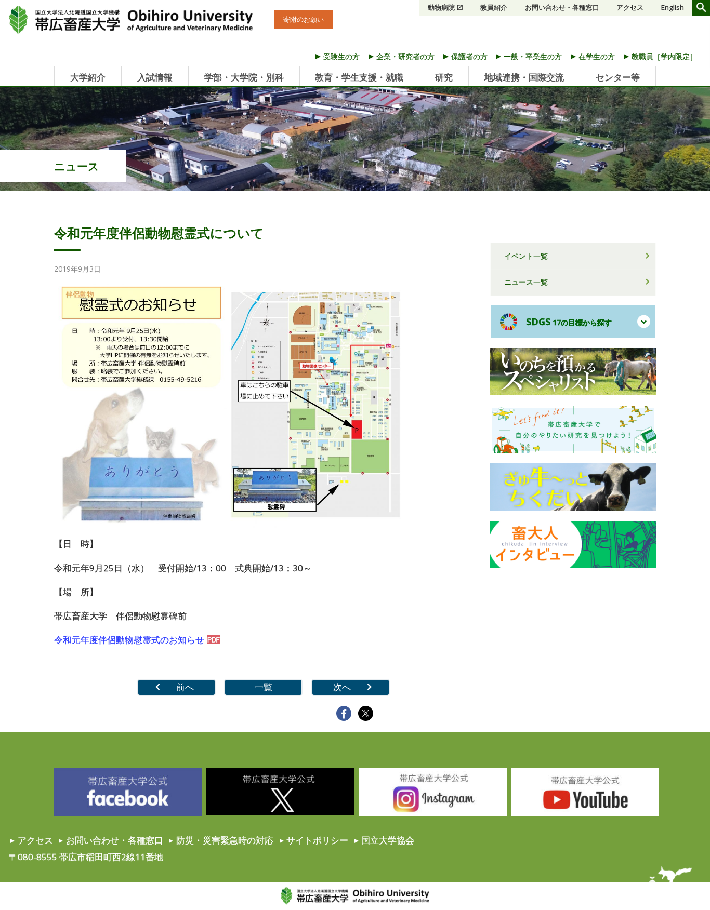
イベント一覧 (526, 256)
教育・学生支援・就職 (359, 77)
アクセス (629, 7)
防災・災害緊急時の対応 (224, 840)
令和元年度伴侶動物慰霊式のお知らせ (129, 640)
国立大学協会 (387, 840)
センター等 (618, 77)
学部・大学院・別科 (244, 77)
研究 (444, 77)
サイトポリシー (317, 840)
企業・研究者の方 (405, 56)
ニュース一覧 (526, 282)
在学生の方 (596, 56)
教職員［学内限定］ (664, 56)
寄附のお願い (303, 19)
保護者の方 (469, 56)
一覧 (263, 687)
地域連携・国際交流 (524, 77)
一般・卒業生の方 (533, 56)
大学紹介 (88, 77)
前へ (185, 687)
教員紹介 (493, 7)
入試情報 (155, 77)
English (672, 7)
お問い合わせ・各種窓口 (562, 7)
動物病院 (441, 7)
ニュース (76, 166)
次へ (342, 687)
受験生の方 (341, 56)
